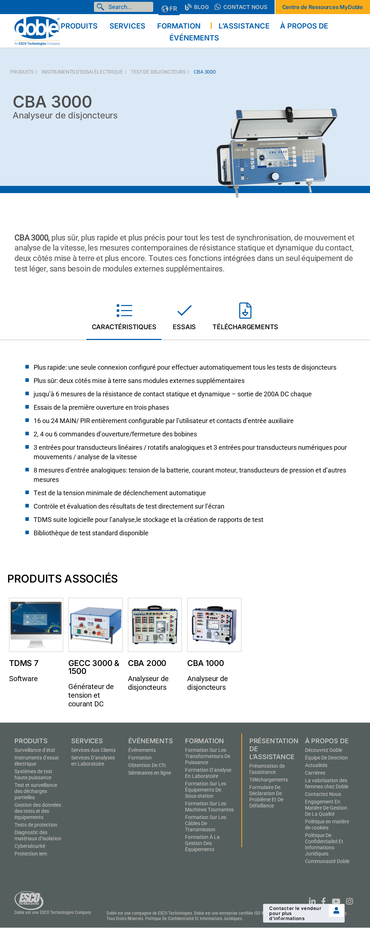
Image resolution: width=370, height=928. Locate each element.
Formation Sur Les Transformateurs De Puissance (207, 756)
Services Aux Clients (93, 750)
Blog (201, 7)
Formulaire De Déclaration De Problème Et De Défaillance (266, 796)
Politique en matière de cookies (327, 825)
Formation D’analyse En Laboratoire (208, 773)
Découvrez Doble (323, 750)
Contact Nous (245, 7)
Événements (142, 750)
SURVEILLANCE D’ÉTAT (34, 750)
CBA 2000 (147, 663)
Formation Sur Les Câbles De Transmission (205, 823)
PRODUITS (21, 72)
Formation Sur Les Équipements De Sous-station (205, 790)
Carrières (315, 773)
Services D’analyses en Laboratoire (93, 761)
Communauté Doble (327, 861)
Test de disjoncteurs (158, 72)
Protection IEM (30, 854)
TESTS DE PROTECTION (35, 825)
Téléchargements (268, 780)
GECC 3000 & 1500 (93, 667)
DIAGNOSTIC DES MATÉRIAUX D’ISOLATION (37, 835)
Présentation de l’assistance (267, 769)
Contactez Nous (323, 794)
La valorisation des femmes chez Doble (326, 783)
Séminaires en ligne (149, 773)
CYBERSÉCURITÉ (29, 846)
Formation (140, 758)
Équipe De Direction (326, 758)
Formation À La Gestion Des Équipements (202, 843)
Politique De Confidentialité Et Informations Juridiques (324, 844)
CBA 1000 (205, 663)
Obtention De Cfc (147, 765)
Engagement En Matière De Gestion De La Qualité (326, 808)
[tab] (124, 318)
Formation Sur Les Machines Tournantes (209, 806)
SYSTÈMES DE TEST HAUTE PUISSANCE (33, 774)
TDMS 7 (24, 663)
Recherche (102, 7)
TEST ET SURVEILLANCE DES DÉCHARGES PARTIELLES (35, 791)
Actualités (316, 765)
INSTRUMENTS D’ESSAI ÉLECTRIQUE (82, 72)
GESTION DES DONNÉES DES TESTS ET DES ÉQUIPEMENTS (37, 811)
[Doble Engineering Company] (37, 30)
